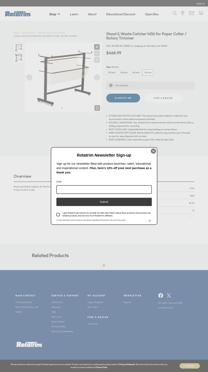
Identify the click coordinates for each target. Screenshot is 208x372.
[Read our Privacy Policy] (150, 221)
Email (58, 182)
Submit (104, 202)
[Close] (153, 151)
